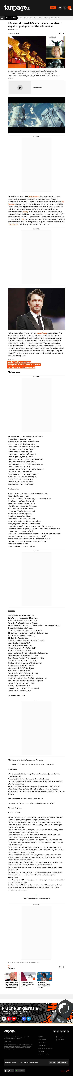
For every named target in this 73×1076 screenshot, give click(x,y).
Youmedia (41, 1037)
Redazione (41, 1051)
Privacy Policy (42, 1042)
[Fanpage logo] (15, 8)
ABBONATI (53, 7)
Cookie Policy (42, 1045)
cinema (45, 18)
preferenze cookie (43, 1054)
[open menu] (2, 18)
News (38, 962)
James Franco (41, 333)
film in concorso (34, 197)
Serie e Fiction (37, 18)
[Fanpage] (10, 1031)
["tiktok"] (4, 1019)
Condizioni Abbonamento (45, 1048)
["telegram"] (29, 1019)
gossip (57, 18)
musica (51, 18)
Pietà (22, 219)
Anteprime (10, 962)
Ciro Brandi (16, 33)
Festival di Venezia (31, 962)
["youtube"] (14, 1019)
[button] (63, 33)
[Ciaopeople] (65, 1071)
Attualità (16, 962)
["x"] (19, 1019)
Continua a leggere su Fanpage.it (36, 898)
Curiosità (22, 962)
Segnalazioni (42, 1039)
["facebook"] (24, 1019)
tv (21, 18)
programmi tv (28, 18)
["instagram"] (9, 1019)
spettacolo (10, 18)
